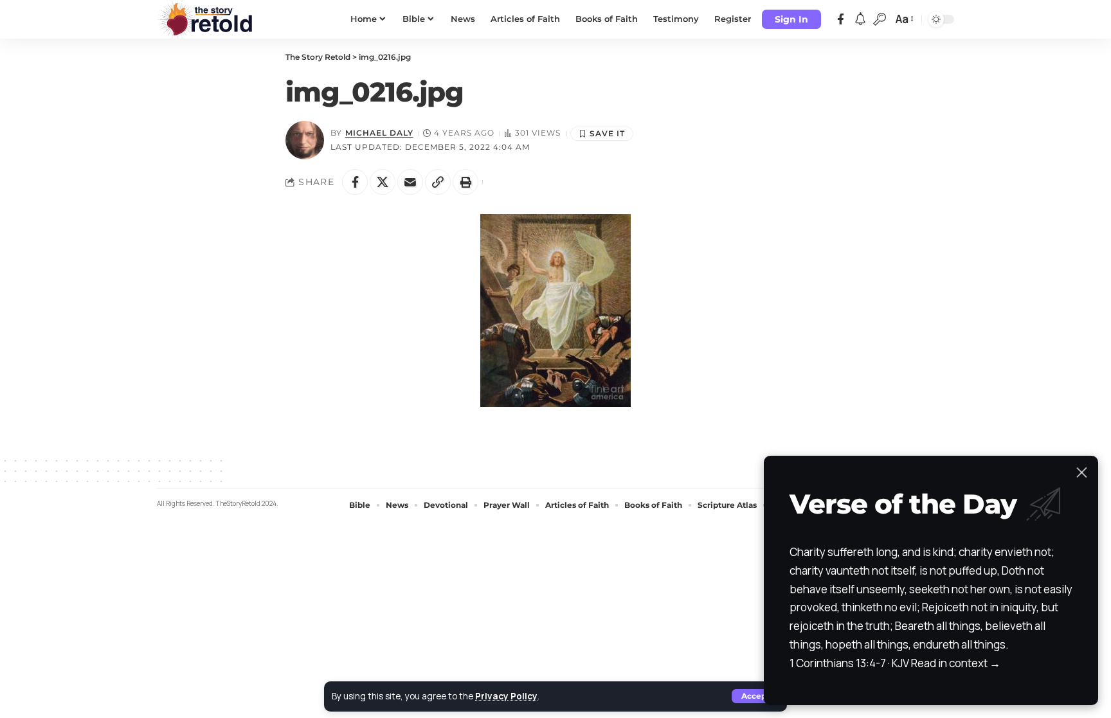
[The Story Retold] (208, 19)
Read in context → (955, 663)
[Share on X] (382, 182)
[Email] (410, 182)
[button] (755, 696)
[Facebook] (840, 19)
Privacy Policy (506, 696)
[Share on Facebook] (355, 182)
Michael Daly (379, 133)
